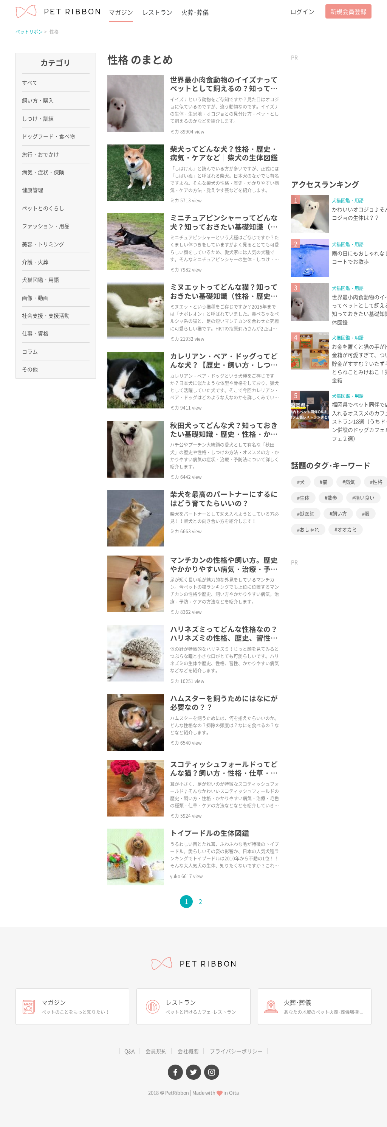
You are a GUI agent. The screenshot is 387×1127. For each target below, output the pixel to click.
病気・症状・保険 (43, 172)
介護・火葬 (35, 261)
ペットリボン (29, 31)
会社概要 (188, 1051)
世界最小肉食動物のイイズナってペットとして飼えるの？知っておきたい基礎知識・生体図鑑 (224, 88)
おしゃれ (309, 529)
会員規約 (156, 1051)
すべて (30, 82)
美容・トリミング (43, 244)
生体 (305, 497)
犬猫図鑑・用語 (348, 200)
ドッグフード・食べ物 (48, 136)
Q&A (129, 1051)
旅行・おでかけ (40, 154)
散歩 (332, 497)
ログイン (302, 11)
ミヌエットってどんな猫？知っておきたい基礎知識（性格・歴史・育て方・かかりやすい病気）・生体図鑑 (224, 299)
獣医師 (307, 513)
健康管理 (32, 190)
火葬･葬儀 (195, 12)
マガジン (121, 12)
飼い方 (339, 513)
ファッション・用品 (46, 226)
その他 (30, 369)
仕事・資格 (35, 333)
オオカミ (347, 529)
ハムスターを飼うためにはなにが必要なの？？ (224, 702)
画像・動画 (35, 297)
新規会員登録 (348, 11)
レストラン (157, 12)
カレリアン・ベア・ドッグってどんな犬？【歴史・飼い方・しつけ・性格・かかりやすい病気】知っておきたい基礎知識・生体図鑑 (224, 369)
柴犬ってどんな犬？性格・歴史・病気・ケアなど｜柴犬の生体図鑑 (224, 153)
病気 (350, 481)
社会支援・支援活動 (46, 315)
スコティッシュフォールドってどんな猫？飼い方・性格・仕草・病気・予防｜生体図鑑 (224, 773)
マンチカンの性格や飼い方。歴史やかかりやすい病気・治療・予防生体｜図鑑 (224, 568)
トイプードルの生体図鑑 (209, 832)
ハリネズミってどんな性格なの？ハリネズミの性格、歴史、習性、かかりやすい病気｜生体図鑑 (224, 638)
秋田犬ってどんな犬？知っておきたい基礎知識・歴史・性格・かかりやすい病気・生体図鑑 (224, 434)
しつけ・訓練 (38, 118)
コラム (30, 351)
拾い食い (365, 497)
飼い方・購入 (38, 100)
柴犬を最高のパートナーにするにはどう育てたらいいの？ (224, 498)
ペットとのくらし (43, 208)
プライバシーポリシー (236, 1051)
